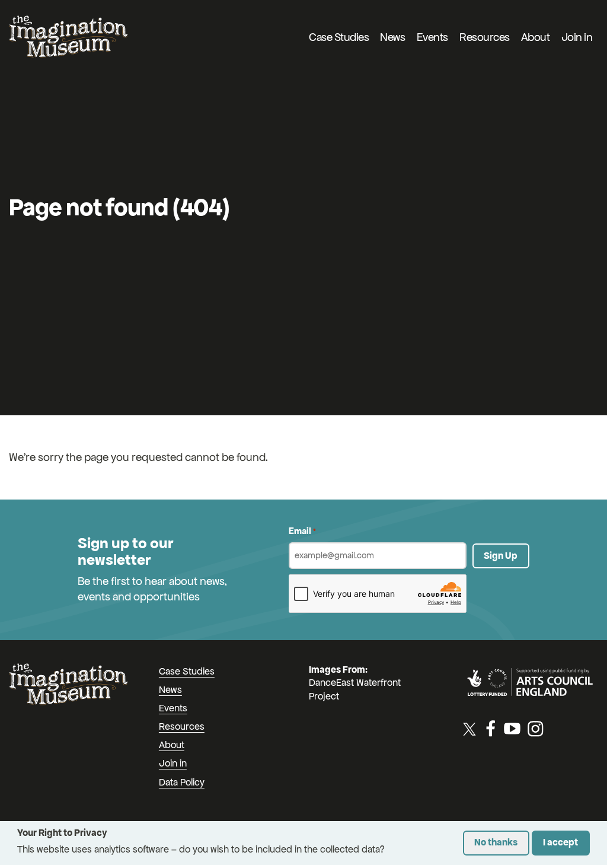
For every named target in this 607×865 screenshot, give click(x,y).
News (392, 37)
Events (432, 37)
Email (302, 530)
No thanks (495, 842)
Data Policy (182, 782)
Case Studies (339, 37)
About (535, 37)
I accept (560, 842)
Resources (484, 37)
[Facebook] (490, 728)
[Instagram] (535, 728)
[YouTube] (512, 728)
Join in (577, 37)
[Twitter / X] (469, 728)
